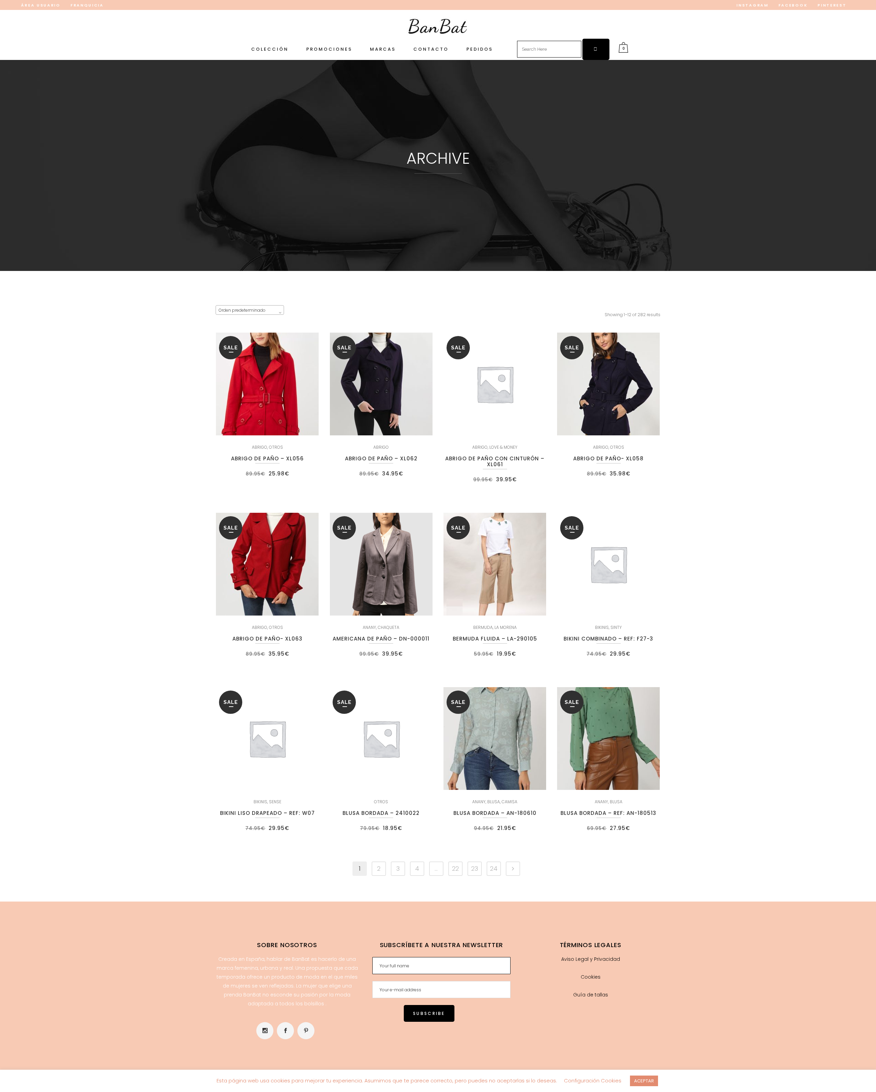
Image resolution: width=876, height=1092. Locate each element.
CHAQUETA (388, 627)
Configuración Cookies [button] (592, 1080)
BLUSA (493, 802)
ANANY (369, 627)
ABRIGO (259, 447)
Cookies (591, 976)
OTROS (276, 447)
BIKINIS (602, 627)
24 (494, 868)
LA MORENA (505, 627)
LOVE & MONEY (503, 447)
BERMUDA (483, 627)
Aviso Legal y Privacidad (590, 959)
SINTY (616, 627)
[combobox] (250, 310)
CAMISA (509, 802)
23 (474, 868)
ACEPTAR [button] (644, 1081)
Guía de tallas (590, 994)
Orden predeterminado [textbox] (242, 310)
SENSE (275, 802)
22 (455, 868)
